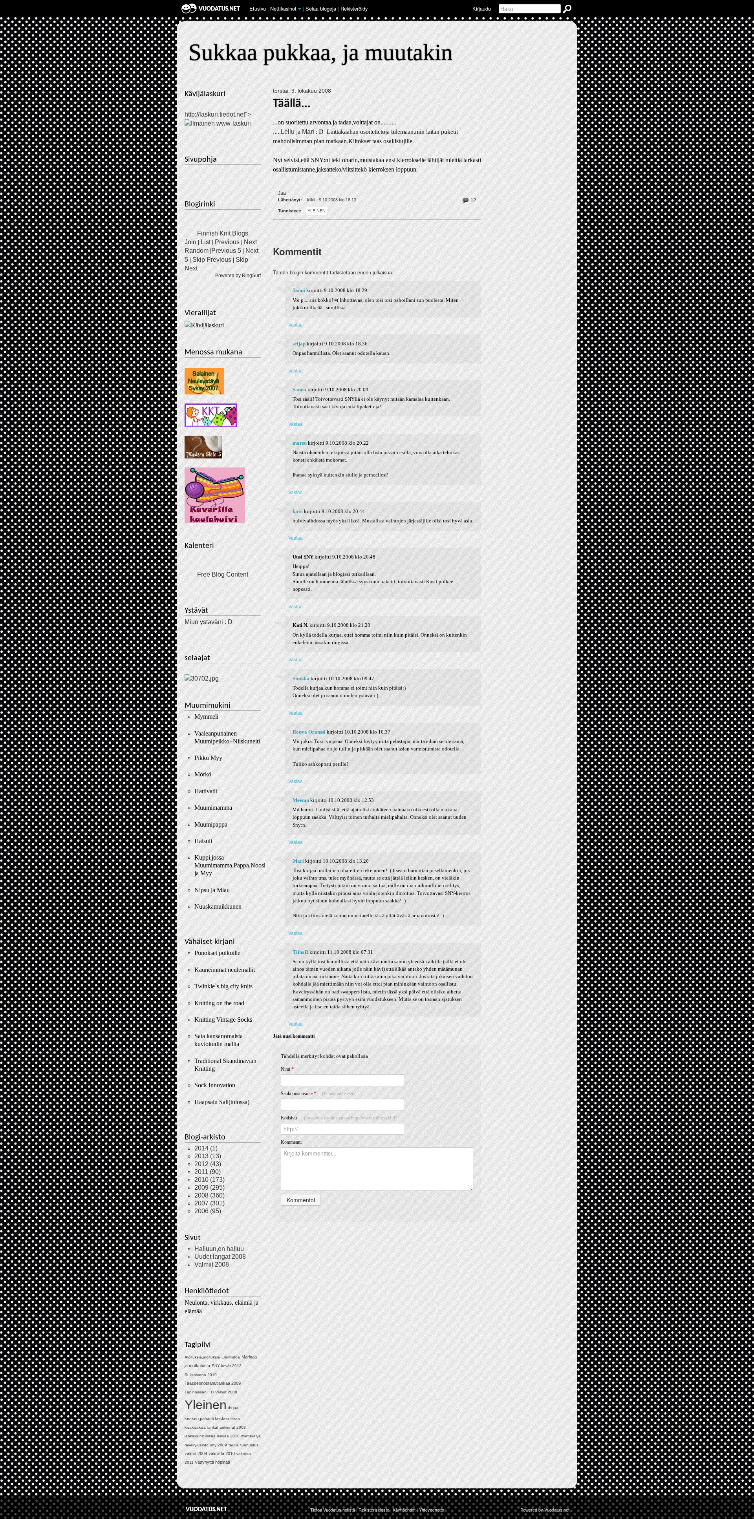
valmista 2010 (222, 1453)
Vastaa (295, 324)
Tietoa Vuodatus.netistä (332, 1509)
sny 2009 (218, 1445)
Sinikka (301, 678)
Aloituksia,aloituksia (202, 1357)
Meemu (301, 800)
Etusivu (257, 8)
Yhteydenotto (431, 1509)
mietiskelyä (251, 1436)
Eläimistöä (230, 1357)
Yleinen (316, 210)
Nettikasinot (283, 8)
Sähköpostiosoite (318, 1093)
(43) (207, 1164)
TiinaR (300, 952)
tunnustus (249, 1445)
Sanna (299, 390)
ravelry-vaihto (197, 1445)
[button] (299, 9)
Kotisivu (339, 1118)
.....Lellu (284, 131)
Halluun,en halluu (219, 1248)
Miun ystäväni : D (208, 622)
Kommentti (291, 1142)
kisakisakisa (195, 1427)
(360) (209, 1195)
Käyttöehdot (404, 1509)
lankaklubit (194, 1436)
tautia (234, 1445)
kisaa (235, 1419)
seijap (299, 344)
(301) (209, 1203)
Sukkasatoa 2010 (201, 1375)
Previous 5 (226, 250)
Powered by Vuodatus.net (544, 1509)
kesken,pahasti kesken (207, 1418)
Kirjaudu (481, 8)
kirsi (298, 511)
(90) (207, 1171)
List (205, 242)
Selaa (321, 8)
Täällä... (292, 103)
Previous (227, 242)
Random (197, 250)
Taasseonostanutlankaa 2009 (213, 1383)
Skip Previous (211, 259)
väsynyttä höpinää (212, 1462)
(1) (206, 1148)
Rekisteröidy (354, 8)
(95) (207, 1211)
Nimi (287, 1069)
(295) (209, 1187)
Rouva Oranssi (309, 732)
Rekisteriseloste (374, 1509)
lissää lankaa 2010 (222, 1436)
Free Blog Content (222, 574)
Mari (309, 131)
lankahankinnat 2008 (226, 1427)
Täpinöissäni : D (199, 1392)
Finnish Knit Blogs (222, 233)
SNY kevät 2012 (227, 1366)
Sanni (299, 290)
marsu (300, 443)
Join (190, 242)
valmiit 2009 (196, 1453)
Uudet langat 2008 (220, 1256)
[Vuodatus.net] (207, 1509)
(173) (209, 1179)
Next (250, 242)
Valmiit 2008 (211, 1264)
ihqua (233, 1407)
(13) (207, 1156)
